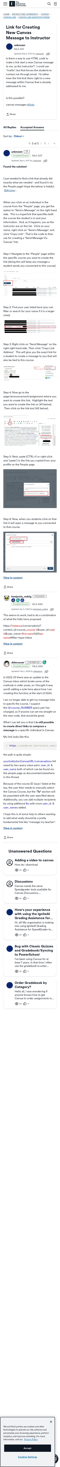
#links (30, 104)
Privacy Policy (31, 1439)
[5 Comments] (18, 600)
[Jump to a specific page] (54, 143)
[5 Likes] (22, 600)
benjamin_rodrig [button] (21, 596)
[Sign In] (55, 4)
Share (11, 114)
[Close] (51, 1421)
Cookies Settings (27, 1457)
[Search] (49, 4)
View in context (12, 577)
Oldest (18, 136)
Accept (28, 1448)
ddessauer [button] (17, 662)
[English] (17, 4)
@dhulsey (9, 190)
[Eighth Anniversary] (13, 600)
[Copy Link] (48, 53)
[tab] (9, 127)
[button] (9, 46)
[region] (27, 1442)
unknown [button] (19, 45)
